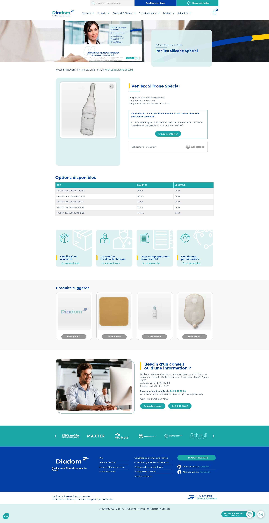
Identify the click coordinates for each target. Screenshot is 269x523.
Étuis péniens (97, 70)
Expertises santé (148, 13)
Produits (101, 13)
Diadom (167, 13)
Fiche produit (73, 337)
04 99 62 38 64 (178, 391)
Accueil (60, 70)
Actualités (183, 13)
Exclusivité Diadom (123, 13)
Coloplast (151, 147)
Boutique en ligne (155, 3)
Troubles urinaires (77, 70)
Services (86, 13)
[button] (111, 86)
